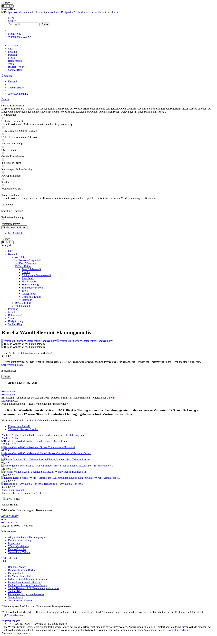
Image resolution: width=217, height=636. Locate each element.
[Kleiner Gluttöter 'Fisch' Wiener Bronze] (24, 459)
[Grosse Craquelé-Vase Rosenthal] (20, 447)
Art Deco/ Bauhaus (25, 263)
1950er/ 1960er (23, 266)
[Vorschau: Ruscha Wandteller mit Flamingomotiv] (29, 340)
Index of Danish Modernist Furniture (27, 579)
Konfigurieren (20, 633)
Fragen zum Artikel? (19, 426)
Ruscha (26, 272)
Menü (11, 17)
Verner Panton (15, 597)
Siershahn (27, 299)
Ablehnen (7, 633)
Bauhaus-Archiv (17, 566)
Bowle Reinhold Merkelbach (51, 441)
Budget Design (16, 321)
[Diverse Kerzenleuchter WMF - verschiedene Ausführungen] (35, 477)
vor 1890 (20, 257)
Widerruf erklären (10, 558)
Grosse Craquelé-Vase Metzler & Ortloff (69, 453)
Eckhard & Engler (31, 296)
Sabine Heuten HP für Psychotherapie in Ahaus (33, 588)
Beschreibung (8, 391)
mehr (111, 397)
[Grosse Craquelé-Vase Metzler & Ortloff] (24, 453)
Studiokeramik (23, 305)
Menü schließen (16, 233)
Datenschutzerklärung (20, 540)
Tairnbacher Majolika (33, 287)
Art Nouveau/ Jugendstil (28, 260)
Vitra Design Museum (20, 600)
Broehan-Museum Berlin (21, 570)
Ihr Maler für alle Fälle (20, 576)
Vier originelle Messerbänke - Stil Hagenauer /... (87, 465)
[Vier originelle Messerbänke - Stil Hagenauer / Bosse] (31, 465)
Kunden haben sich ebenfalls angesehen (65, 435)
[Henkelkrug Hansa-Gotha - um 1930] (22, 483)
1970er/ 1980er (23, 302)
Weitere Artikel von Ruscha (23, 429)
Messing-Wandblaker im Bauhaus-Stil (65, 471)
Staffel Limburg (30, 284)
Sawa (25, 290)
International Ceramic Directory (25, 582)
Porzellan (13, 308)
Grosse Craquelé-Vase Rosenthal (57, 447)
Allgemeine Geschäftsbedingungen (27, 537)
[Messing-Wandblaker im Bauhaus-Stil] (23, 471)
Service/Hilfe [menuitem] (8, 9)
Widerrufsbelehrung (18, 546)
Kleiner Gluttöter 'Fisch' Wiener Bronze (68, 459)
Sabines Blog (15, 324)
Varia (11, 318)
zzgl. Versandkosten (12, 364)
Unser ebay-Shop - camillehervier (26, 594)
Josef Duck (28, 278)
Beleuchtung (15, 315)
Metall (11, 312)
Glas (10, 251)
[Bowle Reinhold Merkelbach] (18, 441)
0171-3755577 (9, 522)
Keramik (12, 254)
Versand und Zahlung (19, 552)
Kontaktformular (17, 549)
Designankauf (15, 573)
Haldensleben (29, 293)
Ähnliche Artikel (10, 435)
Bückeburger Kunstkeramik (36, 275)
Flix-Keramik (29, 281)
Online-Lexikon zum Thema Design (27, 585)
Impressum (14, 543)
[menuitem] (112, 17)
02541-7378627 (9, 516)
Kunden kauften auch (31, 435)
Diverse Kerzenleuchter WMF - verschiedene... (94, 477)
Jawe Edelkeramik (31, 269)
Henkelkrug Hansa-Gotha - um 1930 (63, 483)
